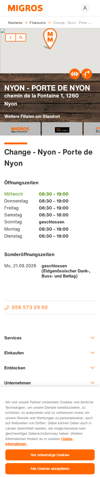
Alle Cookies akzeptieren (49, 468)
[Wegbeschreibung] (86, 77)
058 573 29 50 (30, 307)
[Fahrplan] (74, 77)
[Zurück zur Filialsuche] (20, 37)
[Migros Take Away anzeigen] (62, 129)
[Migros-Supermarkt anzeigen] (20, 129)
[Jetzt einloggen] (85, 8)
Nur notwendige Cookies (50, 455)
